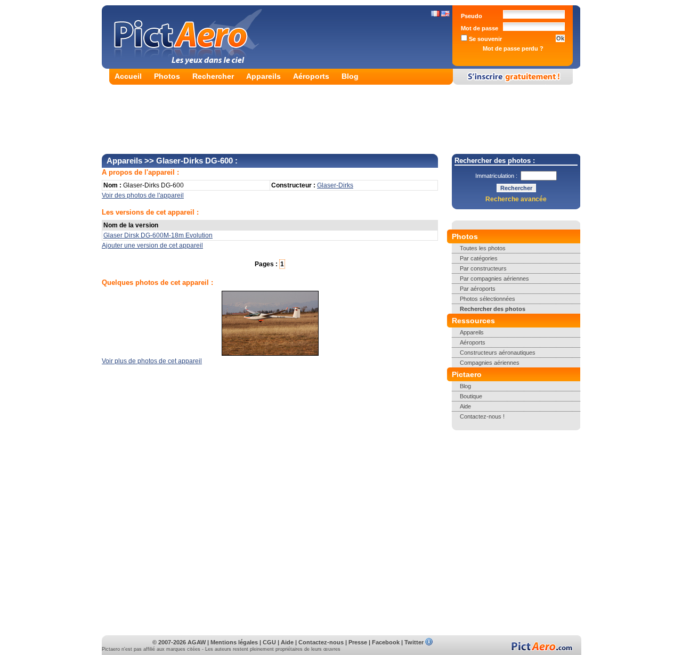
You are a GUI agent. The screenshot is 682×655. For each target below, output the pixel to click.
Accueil (128, 76)
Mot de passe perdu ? (513, 48)
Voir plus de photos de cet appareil (152, 361)
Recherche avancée (516, 199)
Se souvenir (484, 39)
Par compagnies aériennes (494, 278)
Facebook (386, 642)
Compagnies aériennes (489, 362)
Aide (465, 406)
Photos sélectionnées (487, 299)
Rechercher (213, 76)
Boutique (471, 396)
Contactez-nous (321, 642)
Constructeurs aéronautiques (497, 352)
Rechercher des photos (492, 309)
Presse (357, 642)
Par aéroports (478, 288)
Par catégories (479, 258)
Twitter (414, 642)
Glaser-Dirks (335, 185)
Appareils (263, 76)
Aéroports (311, 76)
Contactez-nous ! (482, 416)
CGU (269, 642)
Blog (350, 76)
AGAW (197, 642)
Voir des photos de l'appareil (143, 195)
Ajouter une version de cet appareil (152, 245)
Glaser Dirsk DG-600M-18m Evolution (158, 235)
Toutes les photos (483, 248)
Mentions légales (234, 642)
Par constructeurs (483, 268)
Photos (167, 76)
